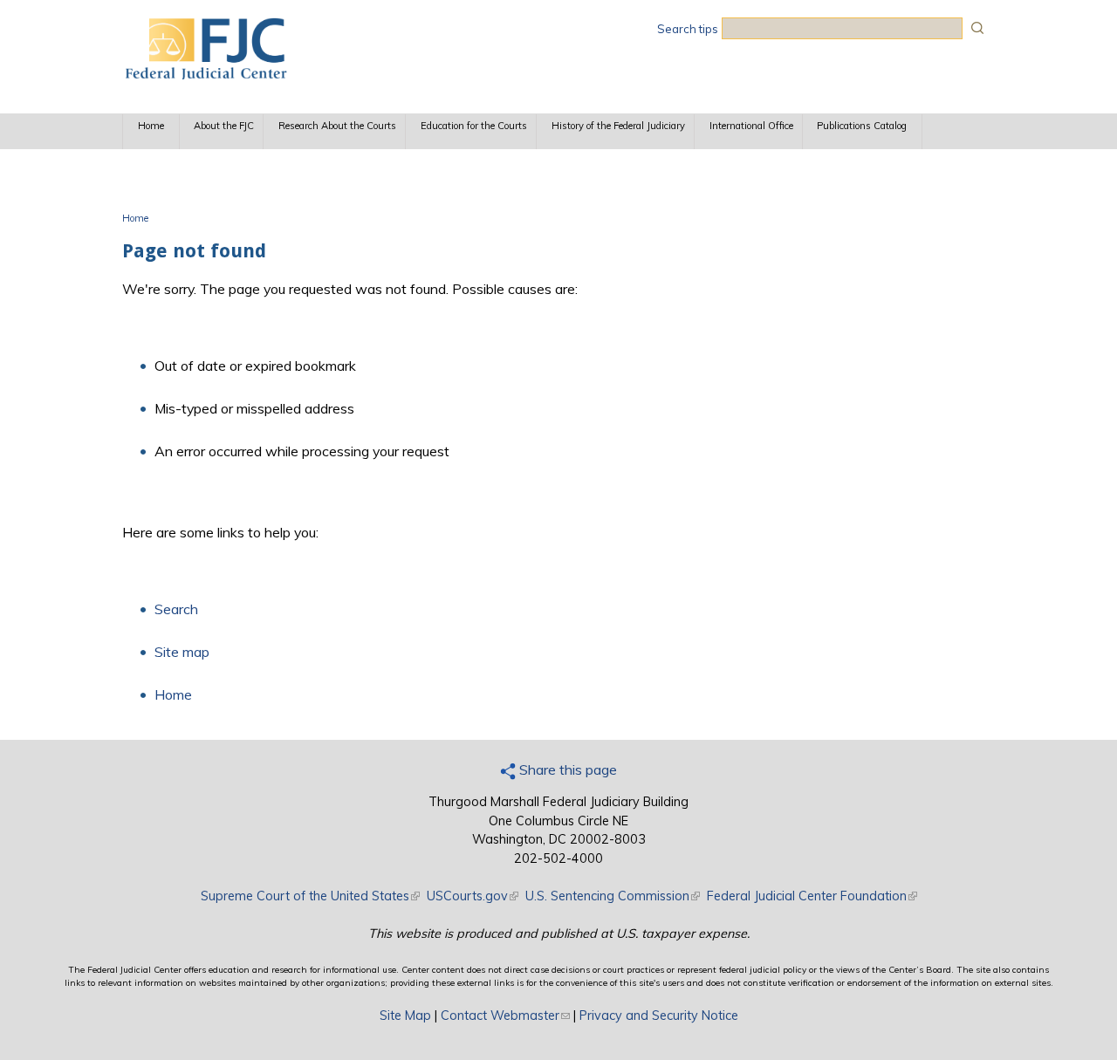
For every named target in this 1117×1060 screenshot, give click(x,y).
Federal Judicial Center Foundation (812, 896)
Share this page (566, 769)
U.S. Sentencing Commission (612, 896)
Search (176, 609)
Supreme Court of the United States (310, 896)
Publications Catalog (862, 126)
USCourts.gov (472, 896)
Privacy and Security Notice (658, 1015)
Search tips (687, 29)
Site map (181, 651)
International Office (751, 126)
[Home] (205, 74)
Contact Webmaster (505, 1015)
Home (151, 126)
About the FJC (224, 126)
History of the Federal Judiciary (618, 126)
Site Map (405, 1015)
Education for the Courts (474, 126)
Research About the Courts (337, 126)
